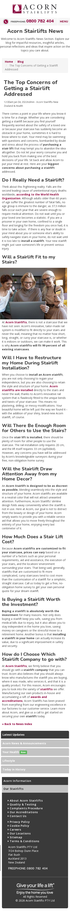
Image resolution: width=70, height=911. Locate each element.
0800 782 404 (40, 21)
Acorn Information (17, 781)
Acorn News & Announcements (24, 743)
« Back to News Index (17, 724)
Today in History (14, 769)
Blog (21, 61)
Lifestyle (9, 761)
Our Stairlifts (14, 789)
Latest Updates (13, 734)
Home (9, 61)
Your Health (14, 752)
